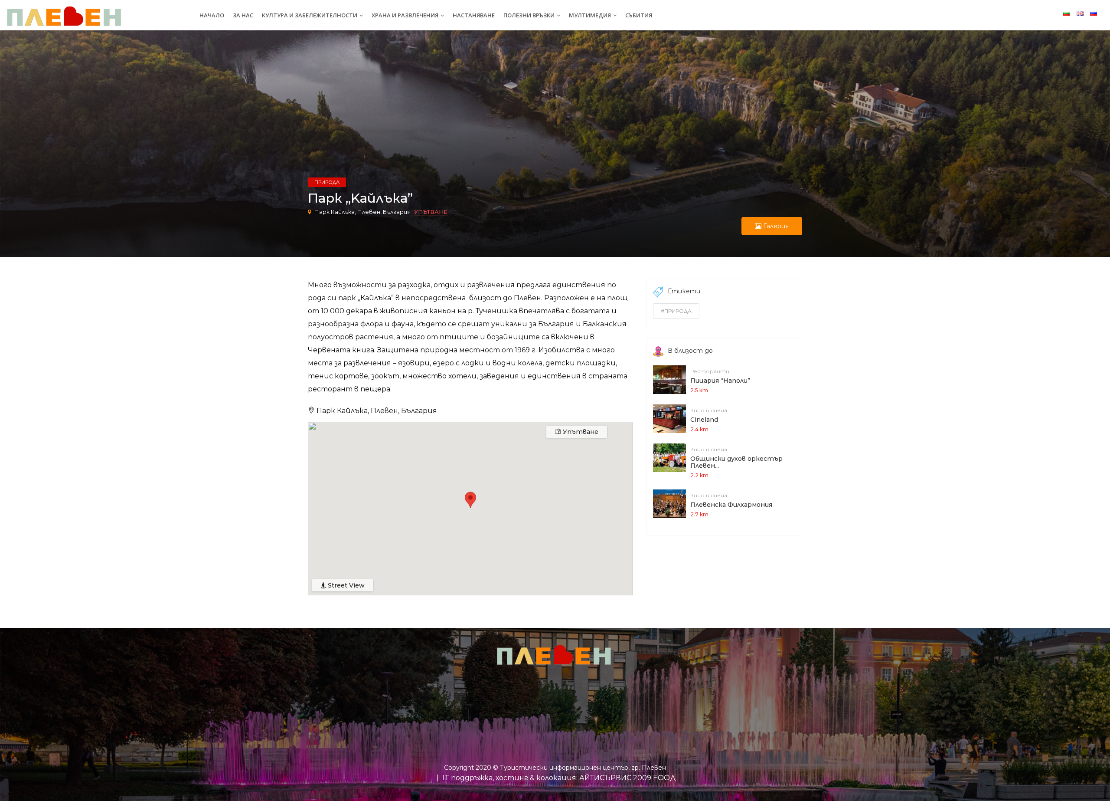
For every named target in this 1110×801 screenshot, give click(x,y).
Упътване (430, 211)
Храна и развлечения (406, 15)
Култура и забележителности (310, 15)
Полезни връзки (529, 15)
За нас (243, 15)
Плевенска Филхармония (731, 505)
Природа (327, 182)
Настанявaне (474, 15)
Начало (211, 15)
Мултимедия (590, 15)
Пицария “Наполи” (720, 380)
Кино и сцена (708, 410)
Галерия (775, 226)
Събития (638, 15)
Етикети (684, 291)
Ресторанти (709, 371)
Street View (345, 585)
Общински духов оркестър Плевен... (736, 462)
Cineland (704, 419)
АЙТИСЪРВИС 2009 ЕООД (627, 778)
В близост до (690, 351)
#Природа (676, 311)
